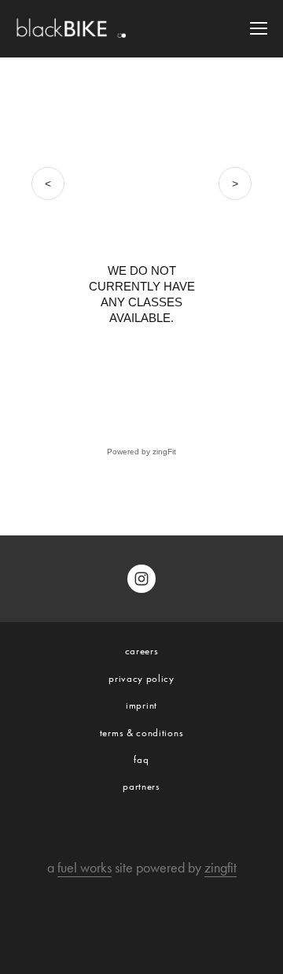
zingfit (220, 867)
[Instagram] (141, 579)
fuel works (84, 867)
